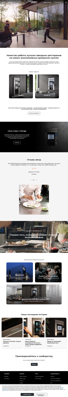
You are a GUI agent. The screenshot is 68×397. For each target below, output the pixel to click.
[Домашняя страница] (34, 2)
